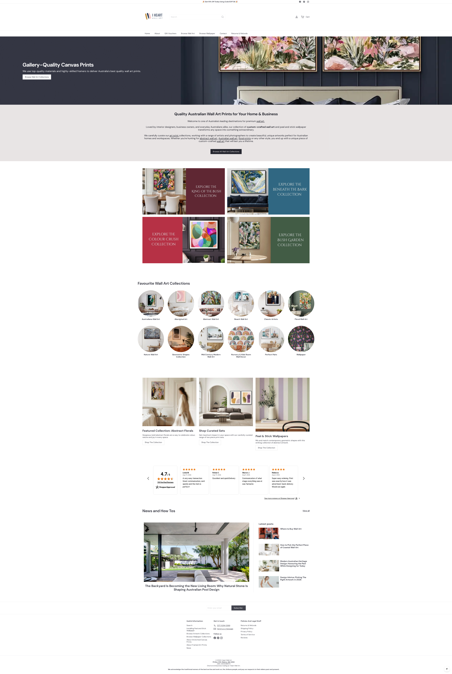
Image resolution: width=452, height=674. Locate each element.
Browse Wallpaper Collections (199, 637)
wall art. (260, 121)
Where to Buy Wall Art (290, 529)
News (189, 648)
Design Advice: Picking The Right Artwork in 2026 (293, 578)
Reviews (244, 637)
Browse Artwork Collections (198, 633)
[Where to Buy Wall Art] (269, 533)
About (157, 33)
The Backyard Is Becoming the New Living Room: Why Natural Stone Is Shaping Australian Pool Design (196, 587)
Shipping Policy (247, 628)
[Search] (222, 17)
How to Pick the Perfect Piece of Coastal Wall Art (294, 546)
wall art (220, 141)
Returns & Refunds (239, 33)
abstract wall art (208, 138)
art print (174, 135)
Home (147, 33)
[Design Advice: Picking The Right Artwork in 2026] (269, 582)
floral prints (245, 138)
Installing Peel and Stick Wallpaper (196, 629)
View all (306, 511)
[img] (165, 478)
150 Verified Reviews (165, 482)
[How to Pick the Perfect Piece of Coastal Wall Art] (269, 549)
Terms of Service (248, 634)
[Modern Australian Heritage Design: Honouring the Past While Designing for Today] (269, 565)
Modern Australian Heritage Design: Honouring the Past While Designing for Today (293, 563)
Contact (223, 33)
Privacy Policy (246, 631)
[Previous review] (148, 478)
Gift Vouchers (170, 33)
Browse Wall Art (188, 33)
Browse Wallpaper (207, 33)
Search (189, 625)
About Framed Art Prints (197, 645)
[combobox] (197, 17)
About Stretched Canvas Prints (197, 641)
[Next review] (303, 478)
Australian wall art (228, 138)
